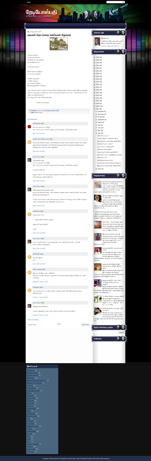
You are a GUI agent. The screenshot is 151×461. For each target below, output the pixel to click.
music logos (96, 458)
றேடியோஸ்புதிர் (31, 449)
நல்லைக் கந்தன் (31, 408)
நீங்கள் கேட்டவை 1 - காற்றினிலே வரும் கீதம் (109, 155)
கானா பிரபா (40, 110)
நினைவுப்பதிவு (31, 413)
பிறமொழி (29, 429)
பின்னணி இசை (31, 431)
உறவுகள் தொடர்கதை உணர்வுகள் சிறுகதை (109, 163)
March (99, 169)
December (101, 111)
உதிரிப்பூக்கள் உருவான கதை (105, 160)
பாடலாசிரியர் (30, 423)
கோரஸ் (29, 393)
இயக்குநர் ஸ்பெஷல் (32, 373)
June (99, 128)
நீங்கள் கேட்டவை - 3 (103, 136)
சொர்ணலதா (30, 403)
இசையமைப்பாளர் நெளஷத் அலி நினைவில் (109, 165)
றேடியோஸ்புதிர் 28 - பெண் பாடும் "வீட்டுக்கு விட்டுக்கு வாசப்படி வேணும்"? (112, 282)
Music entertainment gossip (84, 458)
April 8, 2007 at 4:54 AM (38, 151)
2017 (97, 82)
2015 (97, 87)
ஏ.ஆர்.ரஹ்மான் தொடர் (33, 390)
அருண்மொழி (31, 370)
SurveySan (36, 123)
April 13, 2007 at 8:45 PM (39, 248)
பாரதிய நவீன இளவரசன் (41, 139)
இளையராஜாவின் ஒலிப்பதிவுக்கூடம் (37, 380)
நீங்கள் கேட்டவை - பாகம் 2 (104, 144)
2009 (97, 103)
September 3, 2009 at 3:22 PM (40, 281)
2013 (97, 92)
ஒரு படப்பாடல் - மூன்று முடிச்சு (105, 146)
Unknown (36, 287)
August (100, 122)
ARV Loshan (37, 269)
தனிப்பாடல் (30, 406)
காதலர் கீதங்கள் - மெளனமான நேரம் (107, 138)
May (99, 130)
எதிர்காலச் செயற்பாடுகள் (104, 149)
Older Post (85, 325)
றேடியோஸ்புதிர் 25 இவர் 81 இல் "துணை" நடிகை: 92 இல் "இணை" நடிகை (112, 266)
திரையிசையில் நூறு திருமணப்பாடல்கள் (106, 212)
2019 (97, 76)
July (99, 125)
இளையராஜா (38, 112)
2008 (97, 106)
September (101, 119)
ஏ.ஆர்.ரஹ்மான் (31, 388)
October (100, 117)
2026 (97, 57)
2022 (97, 68)
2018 (97, 79)
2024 (97, 62)
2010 (97, 101)
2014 (97, 90)
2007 (97, 109)
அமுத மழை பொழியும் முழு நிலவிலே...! (108, 152)
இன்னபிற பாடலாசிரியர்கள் (34, 383)
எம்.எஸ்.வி (30, 385)
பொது (29, 439)
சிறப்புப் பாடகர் (31, 398)
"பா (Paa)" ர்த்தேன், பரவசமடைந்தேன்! (113, 296)
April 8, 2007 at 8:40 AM (38, 181)
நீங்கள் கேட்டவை (102, 157)
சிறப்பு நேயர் (30, 396)
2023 (97, 65)
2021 (97, 71)
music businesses (105, 458)
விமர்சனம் (30, 446)
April (99, 133)
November (101, 114)
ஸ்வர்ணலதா (30, 451)
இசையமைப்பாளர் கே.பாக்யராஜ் (111, 234)
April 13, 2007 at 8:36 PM (39, 233)
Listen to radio (72, 458)
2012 (97, 95)
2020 (97, 73)
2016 (97, 84)
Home (29, 2)
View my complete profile (110, 46)
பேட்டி (28, 436)
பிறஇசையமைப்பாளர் (33, 426)
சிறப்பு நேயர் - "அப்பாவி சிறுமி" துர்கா (113, 222)
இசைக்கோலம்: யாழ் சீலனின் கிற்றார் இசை (109, 141)
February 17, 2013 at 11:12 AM (40, 315)
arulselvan (36, 211)
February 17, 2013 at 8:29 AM (40, 297)
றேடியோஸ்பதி (41, 11)
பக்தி (28, 418)
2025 (97, 60)
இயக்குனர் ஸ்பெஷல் (32, 375)
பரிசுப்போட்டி (30, 421)
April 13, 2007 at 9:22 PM (39, 263)
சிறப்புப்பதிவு (30, 401)
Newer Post (32, 325)
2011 (97, 98)
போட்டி (29, 441)
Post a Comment (33, 319)
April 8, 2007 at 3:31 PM (38, 205)
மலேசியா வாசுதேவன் (33, 444)
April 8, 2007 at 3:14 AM (38, 133)
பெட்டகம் (29, 434)
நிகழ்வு (29, 411)
